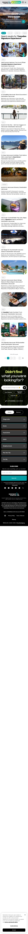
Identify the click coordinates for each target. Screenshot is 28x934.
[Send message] (24, 387)
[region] (14, 923)
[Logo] (6, 2)
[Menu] (25, 2)
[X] (23, 488)
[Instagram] (19, 488)
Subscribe (14, 478)
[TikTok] (12, 488)
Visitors (9, 412)
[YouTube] (9, 488)
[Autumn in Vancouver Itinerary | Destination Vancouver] (14, 174)
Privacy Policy (15, 485)
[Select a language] (5, 516)
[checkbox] (1, 482)
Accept (14, 930)
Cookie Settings (14, 925)
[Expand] (24, 419)
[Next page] (23, 358)
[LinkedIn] (16, 488)
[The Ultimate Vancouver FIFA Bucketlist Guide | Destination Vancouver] (14, 330)
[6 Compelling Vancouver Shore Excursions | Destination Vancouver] (14, 82)
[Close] (25, 914)
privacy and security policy (11, 922)
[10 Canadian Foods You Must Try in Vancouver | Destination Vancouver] (14, 299)
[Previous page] (5, 358)
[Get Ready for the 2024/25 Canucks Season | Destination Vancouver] (14, 237)
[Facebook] (5, 488)
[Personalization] (23, 2)
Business (18, 412)
